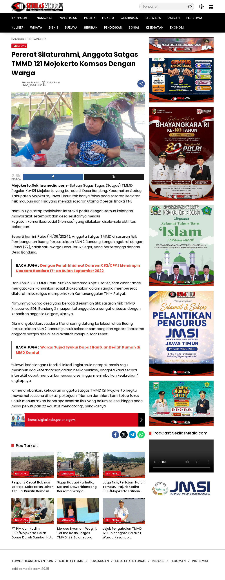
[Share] (53, 177)
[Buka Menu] (211, 6)
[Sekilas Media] (37, 6)
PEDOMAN (178, 561)
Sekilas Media (30, 82)
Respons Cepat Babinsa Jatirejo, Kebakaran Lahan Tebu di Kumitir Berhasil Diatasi (32, 486)
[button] (189, 6)
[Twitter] (124, 434)
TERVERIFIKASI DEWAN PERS (32, 561)
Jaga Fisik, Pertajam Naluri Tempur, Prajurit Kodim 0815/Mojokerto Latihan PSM (123, 486)
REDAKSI (158, 561)
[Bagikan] (141, 84)
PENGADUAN (99, 561)
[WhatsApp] (141, 434)
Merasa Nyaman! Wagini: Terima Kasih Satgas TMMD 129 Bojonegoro (77, 533)
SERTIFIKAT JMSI (71, 561)
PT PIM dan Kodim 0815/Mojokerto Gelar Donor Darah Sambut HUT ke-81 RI (32, 533)
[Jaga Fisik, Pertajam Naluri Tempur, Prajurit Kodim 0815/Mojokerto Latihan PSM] (124, 465)
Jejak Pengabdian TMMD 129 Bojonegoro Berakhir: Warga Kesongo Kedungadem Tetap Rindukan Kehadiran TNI (122, 533)
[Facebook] (115, 434)
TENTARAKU (19, 45)
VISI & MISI (200, 561)
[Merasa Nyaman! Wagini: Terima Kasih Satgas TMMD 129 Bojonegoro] (78, 511)
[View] (114, 177)
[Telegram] (132, 434)
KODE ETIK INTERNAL (130, 561)
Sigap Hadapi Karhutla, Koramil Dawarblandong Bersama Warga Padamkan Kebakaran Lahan (77, 486)
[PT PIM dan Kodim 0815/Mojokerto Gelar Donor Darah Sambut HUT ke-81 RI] (32, 511)
